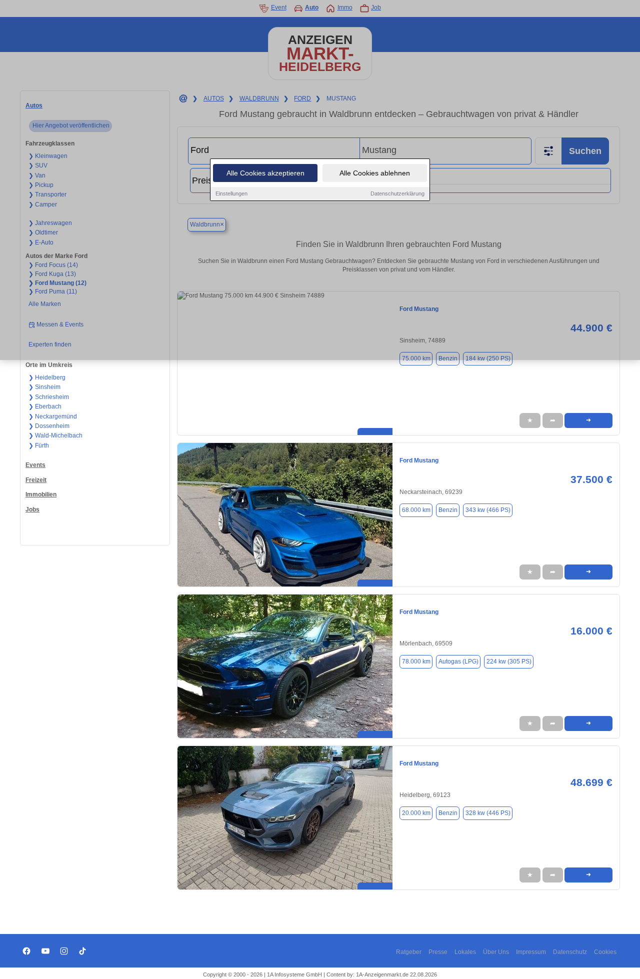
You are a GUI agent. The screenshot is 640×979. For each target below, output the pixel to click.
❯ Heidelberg (47, 377)
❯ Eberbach (45, 406)
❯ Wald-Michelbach (55, 435)
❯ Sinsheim (44, 387)
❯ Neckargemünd (52, 416)
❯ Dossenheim (49, 426)
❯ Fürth (38, 445)
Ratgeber (409, 952)
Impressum (531, 952)
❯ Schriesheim (48, 397)
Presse (438, 952)
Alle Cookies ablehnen (375, 173)
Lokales (465, 952)
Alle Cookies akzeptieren (265, 173)
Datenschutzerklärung (397, 193)
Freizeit (36, 480)
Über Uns (496, 952)
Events (36, 465)
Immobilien (41, 494)
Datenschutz (570, 952)
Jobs (33, 509)
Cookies (605, 952)
